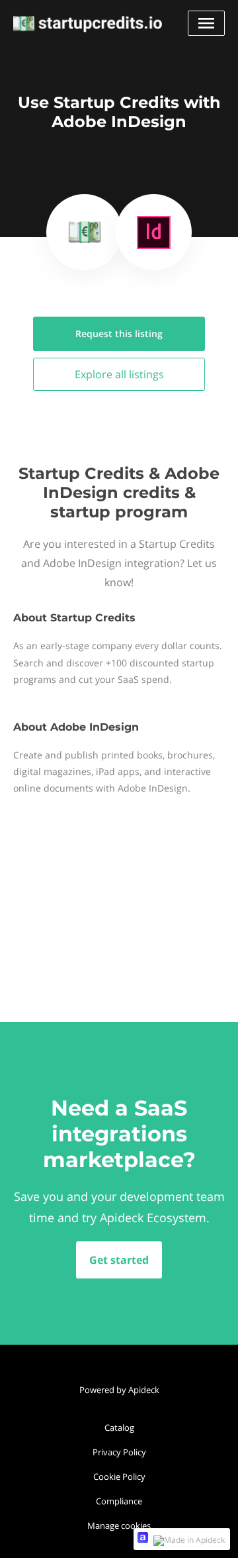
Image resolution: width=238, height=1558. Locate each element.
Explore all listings (119, 374)
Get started (119, 1260)
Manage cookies (119, 1526)
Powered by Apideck (119, 1390)
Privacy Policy (119, 1452)
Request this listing (119, 333)
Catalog (119, 1427)
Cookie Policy (119, 1476)
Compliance (119, 1501)
